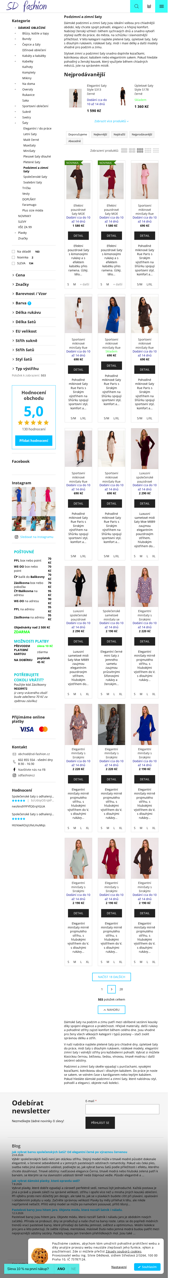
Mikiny (26, 78)
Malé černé (31, 140)
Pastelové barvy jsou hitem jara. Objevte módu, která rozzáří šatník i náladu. (67, 1209)
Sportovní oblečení (35, 106)
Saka (25, 100)
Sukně (26, 112)
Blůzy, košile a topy (35, 33)
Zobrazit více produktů (110, 121)
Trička (26, 188)
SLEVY (22, 222)
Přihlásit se (100, 1123)
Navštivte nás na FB (31, 770)
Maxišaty (29, 145)
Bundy (26, 39)
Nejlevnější (100, 134)
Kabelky (27, 61)
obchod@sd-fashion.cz (34, 754)
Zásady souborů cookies (123, 1251)
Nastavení (119, 1267)
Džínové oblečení (34, 50)
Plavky (22, 233)
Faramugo (29, 205)
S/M (139, 284)
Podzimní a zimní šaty (35, 169)
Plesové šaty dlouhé (37, 156)
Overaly (27, 89)
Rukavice (28, 95)
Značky (23, 238)
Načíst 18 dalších (111, 977)
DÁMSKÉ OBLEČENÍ (31, 28)
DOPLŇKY (29, 199)
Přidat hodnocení (33, 440)
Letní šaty (30, 134)
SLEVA (25, 263)
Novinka (25, 257)
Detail (78, 236)
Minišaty (29, 151)
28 (121, 989)
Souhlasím (149, 1267)
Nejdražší (119, 134)
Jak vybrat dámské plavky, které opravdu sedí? (46, 1180)
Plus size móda (32, 210)
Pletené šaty (31, 162)
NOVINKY (24, 216)
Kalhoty (27, 67)
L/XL (149, 284)
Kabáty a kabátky (34, 56)
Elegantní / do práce (37, 128)
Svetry (26, 117)
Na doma (28, 84)
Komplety (28, 72)
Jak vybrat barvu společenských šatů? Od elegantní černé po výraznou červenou (69, 1151)
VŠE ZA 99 (25, 227)
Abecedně (74, 141)
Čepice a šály (31, 44)
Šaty (25, 123)
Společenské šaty (35, 177)
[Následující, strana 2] (111, 989)
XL (153, 556)
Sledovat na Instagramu (36, 537)
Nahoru (113, 1010)
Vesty (26, 194)
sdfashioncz (26, 775)
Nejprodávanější (142, 134)
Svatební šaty (32, 182)
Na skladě (28, 251)
